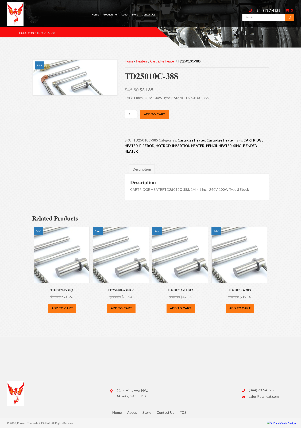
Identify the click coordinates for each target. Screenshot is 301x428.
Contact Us (165, 412)
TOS (183, 412)
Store (146, 412)
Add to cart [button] (62, 308)
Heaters (142, 61)
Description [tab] (142, 169)
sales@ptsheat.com (264, 396)
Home (129, 61)
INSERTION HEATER (188, 146)
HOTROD (163, 146)
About (132, 412)
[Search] (289, 17)
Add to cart (154, 114)
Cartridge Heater (162, 61)
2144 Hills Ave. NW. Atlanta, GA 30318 (132, 393)
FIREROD (146, 146)
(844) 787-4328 (268, 10)
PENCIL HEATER (219, 146)
